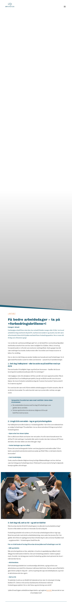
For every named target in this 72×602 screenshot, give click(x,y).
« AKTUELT (12, 313)
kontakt (49, 590)
